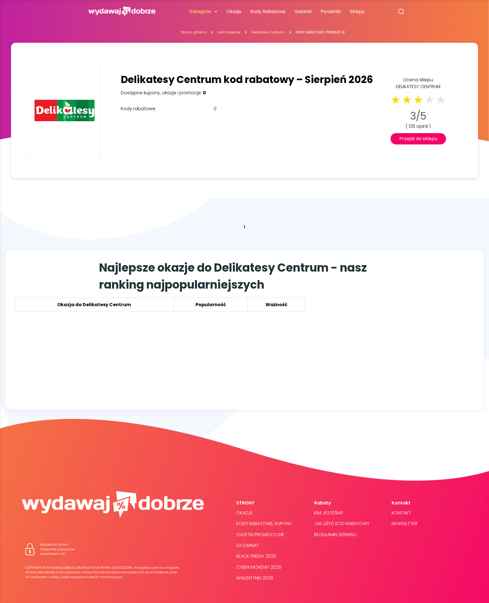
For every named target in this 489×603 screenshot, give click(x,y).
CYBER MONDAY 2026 (258, 567)
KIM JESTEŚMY (328, 513)
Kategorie (200, 11)
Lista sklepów (229, 32)
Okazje (233, 11)
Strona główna (194, 32)
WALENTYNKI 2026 (254, 578)
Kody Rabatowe (268, 11)
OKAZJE (244, 513)
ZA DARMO (247, 545)
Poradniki (331, 11)
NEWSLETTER (404, 523)
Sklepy (357, 11)
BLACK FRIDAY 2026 (256, 556)
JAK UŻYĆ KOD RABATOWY (342, 523)
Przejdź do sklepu (418, 138)
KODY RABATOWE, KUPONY (264, 523)
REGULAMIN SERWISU (335, 534)
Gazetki (303, 11)
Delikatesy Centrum (268, 32)
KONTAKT (401, 513)
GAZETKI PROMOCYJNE (260, 534)
